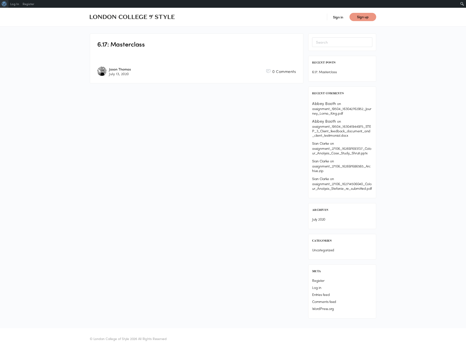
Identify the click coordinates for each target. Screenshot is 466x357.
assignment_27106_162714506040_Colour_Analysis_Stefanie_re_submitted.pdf (342, 186)
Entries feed (321, 294)
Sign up (363, 16)
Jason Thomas (120, 69)
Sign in (338, 17)
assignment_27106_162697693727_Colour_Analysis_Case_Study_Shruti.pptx (341, 150)
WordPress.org (323, 308)
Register (318, 280)
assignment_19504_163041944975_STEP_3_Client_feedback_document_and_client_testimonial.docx (341, 131)
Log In (14, 3)
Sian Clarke (320, 143)
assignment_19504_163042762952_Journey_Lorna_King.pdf (341, 111)
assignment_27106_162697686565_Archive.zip (341, 168)
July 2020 (318, 219)
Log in (316, 287)
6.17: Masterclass (121, 43)
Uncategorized (323, 249)
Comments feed (324, 301)
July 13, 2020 (119, 73)
